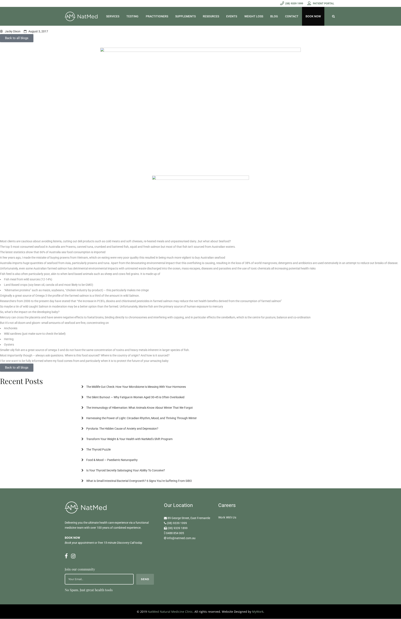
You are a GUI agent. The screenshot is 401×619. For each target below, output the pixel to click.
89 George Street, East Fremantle (189, 518)
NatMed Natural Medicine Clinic (170, 612)
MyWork (257, 612)
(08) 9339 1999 (177, 523)
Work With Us (227, 517)
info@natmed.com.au (181, 538)
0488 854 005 (175, 533)
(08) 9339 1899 (178, 528)
